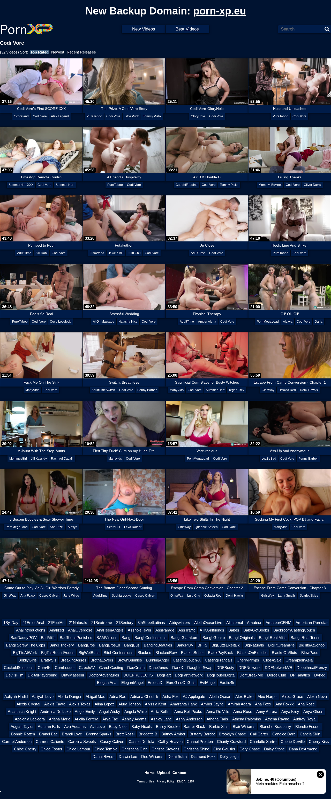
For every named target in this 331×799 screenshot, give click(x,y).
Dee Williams (152, 756)
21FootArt (56, 622)
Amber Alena (207, 321)
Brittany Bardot (202, 734)
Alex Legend (60, 116)
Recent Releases (81, 52)
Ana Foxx (263, 704)
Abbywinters (179, 622)
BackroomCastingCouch (294, 630)
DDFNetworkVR (278, 667)
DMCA (181, 781)
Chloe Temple (105, 749)
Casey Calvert (49, 595)
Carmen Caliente (50, 741)
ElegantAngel (132, 682)
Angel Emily (85, 711)
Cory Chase (249, 749)
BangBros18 (109, 645)
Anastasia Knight (22, 711)
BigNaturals (254, 645)
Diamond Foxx (203, 756)
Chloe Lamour (78, 749)
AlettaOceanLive (208, 622)
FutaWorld (97, 253)
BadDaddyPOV (24, 637)
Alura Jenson (129, 704)
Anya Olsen (313, 711)
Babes (233, 630)
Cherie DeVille (293, 741)
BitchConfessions (118, 652)
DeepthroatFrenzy (312, 667)
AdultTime (24, 253)
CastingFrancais (218, 660)
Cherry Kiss (319, 741)
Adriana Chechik (144, 696)
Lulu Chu (134, 253)
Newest (57, 52)
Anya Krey (290, 711)
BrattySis (48, 660)
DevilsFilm (15, 675)
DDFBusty (225, 667)
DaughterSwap (199, 667)
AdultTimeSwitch (103, 390)
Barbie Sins (219, 726)
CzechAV (87, 667)
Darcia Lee (128, 756)
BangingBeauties (158, 645)
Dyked (319, 675)
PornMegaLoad (268, 321)
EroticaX (155, 682)
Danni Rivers (104, 756)
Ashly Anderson (189, 719)
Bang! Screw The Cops (25, 645)
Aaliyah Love (43, 696)
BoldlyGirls (27, 660)
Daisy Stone (274, 749)
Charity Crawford (231, 741)
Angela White (135, 711)
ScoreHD (113, 527)
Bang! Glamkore (184, 637)
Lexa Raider (132, 527)
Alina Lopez (104, 704)
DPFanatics (300, 675)
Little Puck (131, 116)
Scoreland (21, 116)
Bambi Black (194, 726)
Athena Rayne (277, 719)
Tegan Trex (236, 390)
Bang (126, 637)
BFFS (202, 645)
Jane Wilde (71, 595)
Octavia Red (287, 390)
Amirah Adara (239, 704)
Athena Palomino (246, 719)
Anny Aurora (266, 711)
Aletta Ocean (220, 696)
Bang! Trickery (61, 645)
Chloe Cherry (25, 749)
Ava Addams (75, 726)
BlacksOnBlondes (252, 652)
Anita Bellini (160, 711)
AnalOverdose (80, 630)
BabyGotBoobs (256, 630)
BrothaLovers (102, 660)
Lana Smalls (287, 595)
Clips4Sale (272, 660)
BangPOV (184, 645)
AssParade (164, 630)
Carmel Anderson (17, 741)
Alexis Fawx (54, 704)
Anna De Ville (217, 711)
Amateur (254, 622)
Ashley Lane (161, 719)
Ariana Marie (59, 719)
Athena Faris (217, 719)
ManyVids (32, 390)
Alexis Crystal (28, 704)
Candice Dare (284, 734)
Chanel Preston (200, 741)
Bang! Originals (242, 637)
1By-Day (10, 622)
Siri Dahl (41, 253)
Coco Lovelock (60, 321)
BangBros (86, 645)
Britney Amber (173, 734)
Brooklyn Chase (232, 734)
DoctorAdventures (103, 675)
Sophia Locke (121, 595)
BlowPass (309, 652)
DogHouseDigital (221, 675)
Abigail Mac (95, 696)
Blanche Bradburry (275, 726)
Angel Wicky (109, 711)
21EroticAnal (33, 622)
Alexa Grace (292, 696)
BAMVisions (106, 637)
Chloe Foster (51, 749)
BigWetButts (89, 652)
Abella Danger (69, 696)
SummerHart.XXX (21, 185)
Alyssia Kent (155, 704)
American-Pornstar (312, 622)
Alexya (287, 321)
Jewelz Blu (116, 253)
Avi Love (97, 726)
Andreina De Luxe (55, 711)
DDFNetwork (249, 667)
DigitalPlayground (42, 675)
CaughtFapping (187, 185)
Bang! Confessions (150, 637)
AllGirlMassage (103, 321)
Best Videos (187, 29)
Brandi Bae (48, 734)
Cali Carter (259, 734)
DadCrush (136, 667)
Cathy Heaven (170, 741)
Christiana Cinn (134, 749)
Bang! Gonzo (213, 637)
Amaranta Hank (183, 704)
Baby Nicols (141, 726)
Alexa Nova (317, 696)
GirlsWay (268, 390)
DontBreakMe (251, 675)
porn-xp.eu (219, 11)
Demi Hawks (309, 390)
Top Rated (39, 52)
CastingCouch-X (187, 660)
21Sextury (124, 622)
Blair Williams (244, 726)
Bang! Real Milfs (273, 637)
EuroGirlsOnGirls (180, 682)
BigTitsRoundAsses (57, 652)
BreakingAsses (73, 660)
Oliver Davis (312, 185)
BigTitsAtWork (25, 652)
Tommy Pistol (152, 116)
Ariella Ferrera (86, 719)
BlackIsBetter (192, 652)
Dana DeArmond (303, 749)
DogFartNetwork (189, 675)
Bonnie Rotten (23, 734)
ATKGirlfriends (212, 630)
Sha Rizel (57, 527)
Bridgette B (148, 734)
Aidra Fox (170, 696)
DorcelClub (276, 675)
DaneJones (158, 667)
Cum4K (44, 667)
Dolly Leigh (229, 756)
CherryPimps (248, 660)
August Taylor (22, 726)
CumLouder (65, 667)
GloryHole (198, 116)
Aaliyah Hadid (16, 696)
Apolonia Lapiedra (30, 719)
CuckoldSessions (19, 667)
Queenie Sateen (206, 527)
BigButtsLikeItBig (226, 645)
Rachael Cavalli (62, 458)
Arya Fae (110, 719)
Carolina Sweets (82, 741)
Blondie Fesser (308, 726)
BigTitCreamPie (281, 645)
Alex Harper (268, 696)
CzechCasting (111, 667)
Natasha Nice (128, 321)
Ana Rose (306, 704)
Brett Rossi (125, 734)
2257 (191, 781)
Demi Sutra (177, 756)
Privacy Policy (166, 781)
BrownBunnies (129, 660)
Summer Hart (65, 185)
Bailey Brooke (167, 726)
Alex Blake (244, 696)
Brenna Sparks (98, 734)
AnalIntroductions (30, 630)
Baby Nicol (118, 726)
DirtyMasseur (72, 675)
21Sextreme (101, 622)
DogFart (164, 675)
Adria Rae (117, 696)
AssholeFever (139, 630)
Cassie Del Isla (141, 741)
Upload (163, 773)
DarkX (177, 667)
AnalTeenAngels (110, 630)
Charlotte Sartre (263, 741)
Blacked (144, 652)
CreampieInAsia (299, 660)
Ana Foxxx (27, 595)
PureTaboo (94, 116)
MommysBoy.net (270, 185)
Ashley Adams (134, 719)
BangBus (132, 645)
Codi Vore (40, 116)
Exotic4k (227, 682)
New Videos (143, 29)
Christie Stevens (165, 749)
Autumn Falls (49, 726)
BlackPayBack (220, 652)
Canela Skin (310, 734)
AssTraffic (186, 630)
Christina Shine (196, 749)
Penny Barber (147, 390)
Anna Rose (242, 711)
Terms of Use (145, 781)
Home (150, 773)
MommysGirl (18, 458)
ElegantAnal (107, 682)
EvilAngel (207, 682)
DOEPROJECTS (138, 675)
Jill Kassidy (39, 458)
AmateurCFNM (278, 622)
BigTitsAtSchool (312, 645)
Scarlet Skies (309, 595)
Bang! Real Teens (305, 637)
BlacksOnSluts (284, 652)
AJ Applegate (194, 696)
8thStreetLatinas (151, 622)
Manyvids (115, 458)
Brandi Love (72, 734)
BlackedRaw (166, 652)
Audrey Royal (304, 719)
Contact (179, 773)
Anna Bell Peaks (188, 711)
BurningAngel (157, 660)
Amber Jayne (212, 704)
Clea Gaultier (224, 749)
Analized (56, 630)
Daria (318, 321)
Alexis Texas (80, 704)
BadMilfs (48, 637)
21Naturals (78, 622)
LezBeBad (268, 458)
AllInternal (234, 622)
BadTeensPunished (76, 637)
